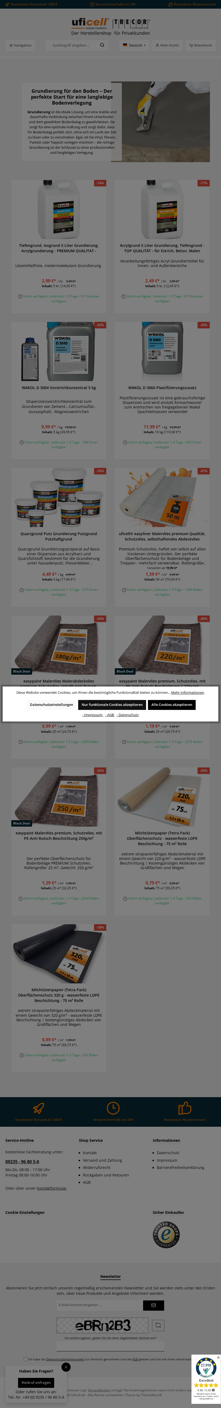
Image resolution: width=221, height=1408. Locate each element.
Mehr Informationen (187, 692)
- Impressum (92, 715)
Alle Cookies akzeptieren (171, 704)
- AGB (110, 715)
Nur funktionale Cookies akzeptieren (112, 704)
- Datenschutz (128, 715)
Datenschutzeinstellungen (51, 704)
